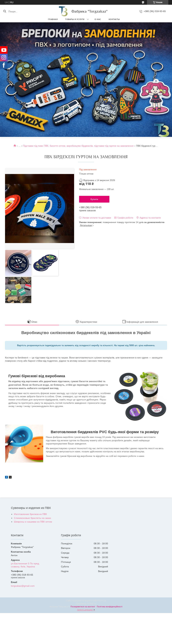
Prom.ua (102, 600)
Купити (94, 199)
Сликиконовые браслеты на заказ (32, 518)
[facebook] (6, 477)
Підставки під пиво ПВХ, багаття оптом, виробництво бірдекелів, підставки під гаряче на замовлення (78, 145)
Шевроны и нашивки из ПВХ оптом (33, 521)
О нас (98, 19)
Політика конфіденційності (109, 606)
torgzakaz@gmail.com (23, 585)
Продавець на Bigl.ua (86, 603)
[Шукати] (4, 11)
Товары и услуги (74, 19)
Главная (53, 19)
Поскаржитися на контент (83, 606)
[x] (10, 477)
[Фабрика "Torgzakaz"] (63, 11)
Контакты (114, 19)
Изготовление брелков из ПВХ (30, 514)
